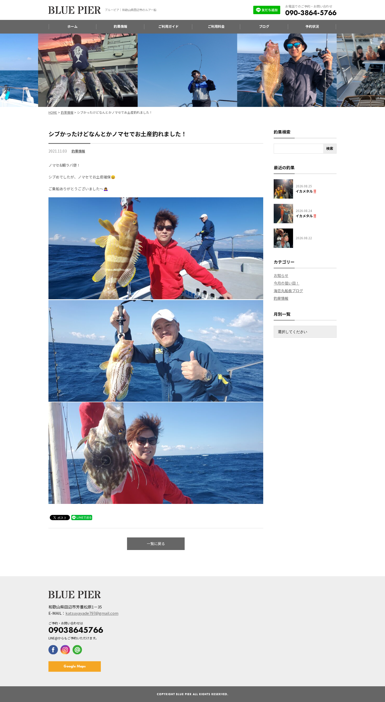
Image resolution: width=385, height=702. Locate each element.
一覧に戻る (156, 543)
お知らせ (281, 275)
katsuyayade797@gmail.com (91, 613)
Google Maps (75, 666)
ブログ (264, 26)
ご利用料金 (216, 26)
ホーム (72, 26)
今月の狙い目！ (286, 283)
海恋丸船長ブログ (288, 290)
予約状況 (312, 26)
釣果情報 (120, 26)
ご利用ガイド (168, 26)
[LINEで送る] (81, 517)
